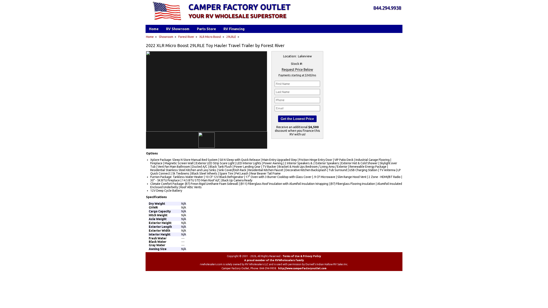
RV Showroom (177, 29)
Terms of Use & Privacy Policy (302, 256)
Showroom (166, 36)
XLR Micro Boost (210, 36)
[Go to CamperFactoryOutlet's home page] (166, 20)
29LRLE (231, 36)
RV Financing (234, 29)
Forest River (186, 36)
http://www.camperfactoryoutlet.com (302, 268)
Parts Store (206, 29)
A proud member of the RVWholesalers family (274, 260)
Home (150, 36)
